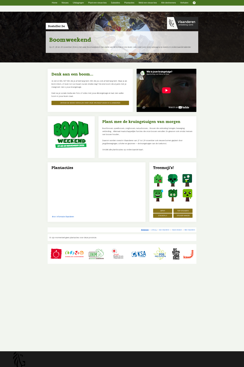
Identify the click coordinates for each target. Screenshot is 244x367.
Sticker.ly (162, 215)
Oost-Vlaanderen (164, 230)
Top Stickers (183, 211)
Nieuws (65, 3)
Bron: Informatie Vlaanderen (63, 216)
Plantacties (129, 3)
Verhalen (184, 3)
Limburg (153, 230)
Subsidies (115, 3)
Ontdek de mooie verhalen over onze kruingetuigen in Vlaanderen (90, 103)
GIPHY (162, 211)
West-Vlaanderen (189, 230)
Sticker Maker (183, 215)
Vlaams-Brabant (177, 230)
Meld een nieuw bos (148, 3)
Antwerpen (145, 230)
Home (54, 3)
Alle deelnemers (168, 3)
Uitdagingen (78, 3)
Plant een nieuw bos (97, 3)
